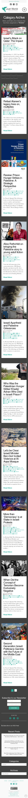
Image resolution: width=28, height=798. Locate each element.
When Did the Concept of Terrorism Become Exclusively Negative (13, 585)
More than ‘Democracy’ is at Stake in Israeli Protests (12, 518)
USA (16, 77)
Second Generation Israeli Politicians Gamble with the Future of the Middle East (13, 648)
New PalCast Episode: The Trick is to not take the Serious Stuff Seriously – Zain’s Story (14, 736)
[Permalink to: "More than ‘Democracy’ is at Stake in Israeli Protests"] (14, 504)
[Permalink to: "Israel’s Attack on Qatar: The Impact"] (14, 31)
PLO (3, 77)
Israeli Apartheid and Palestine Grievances (12, 325)
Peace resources (9, 195)
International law (9, 47)
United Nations (16, 49)
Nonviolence (12, 193)
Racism (12, 531)
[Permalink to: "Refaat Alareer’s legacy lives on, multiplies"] (14, 91)
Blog (5, 46)
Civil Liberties (12, 191)
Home (5, 780)
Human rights (8, 192)
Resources (16, 780)
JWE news (6, 48)
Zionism (6, 51)
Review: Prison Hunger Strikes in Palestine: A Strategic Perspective (12, 180)
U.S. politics (7, 49)
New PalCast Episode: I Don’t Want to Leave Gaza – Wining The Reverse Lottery (14, 754)
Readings (17, 259)
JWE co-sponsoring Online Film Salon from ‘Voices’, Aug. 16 (14, 748)
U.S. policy (19, 48)
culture (6, 113)
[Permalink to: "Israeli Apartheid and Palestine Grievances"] (14, 302)
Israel (17, 47)
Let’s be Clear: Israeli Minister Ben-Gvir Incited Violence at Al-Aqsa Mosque (12, 455)
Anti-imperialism (8, 111)
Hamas (13, 46)
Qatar (7, 77)
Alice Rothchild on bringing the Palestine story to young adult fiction (13, 248)
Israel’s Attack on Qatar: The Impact (13, 39)
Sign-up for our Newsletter (14, 1)
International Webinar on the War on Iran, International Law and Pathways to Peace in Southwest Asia (14, 742)
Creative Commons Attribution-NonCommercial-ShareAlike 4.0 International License (13, 794)
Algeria (6, 595)
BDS (15, 111)
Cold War (6, 597)
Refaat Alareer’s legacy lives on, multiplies (12, 103)
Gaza (9, 46)
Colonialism (20, 191)
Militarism (7, 470)
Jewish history (20, 530)
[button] (24, 10)
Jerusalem (21, 469)
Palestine (13, 48)
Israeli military (18, 113)
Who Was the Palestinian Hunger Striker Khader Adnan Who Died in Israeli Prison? (13, 388)
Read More (7, 69)
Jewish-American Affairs (10, 258)
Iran (16, 335)
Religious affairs (8, 471)
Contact (14, 781)
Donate (22, 780)
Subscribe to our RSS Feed (11, 725)
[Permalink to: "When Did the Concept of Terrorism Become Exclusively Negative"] (14, 568)
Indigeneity (7, 530)
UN (12, 77)
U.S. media (6, 261)
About (10, 780)
